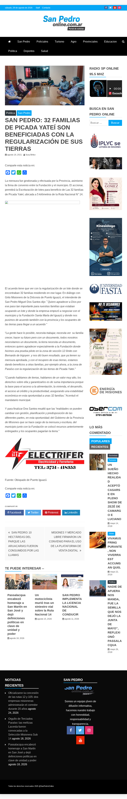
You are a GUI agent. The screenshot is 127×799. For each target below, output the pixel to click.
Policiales (42, 41)
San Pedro (23, 41)
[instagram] (89, 730)
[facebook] (71, 730)
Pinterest (52, 512)
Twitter (110, 7)
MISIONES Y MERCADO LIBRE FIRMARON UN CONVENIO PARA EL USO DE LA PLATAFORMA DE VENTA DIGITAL (65, 541)
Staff (38, 8)
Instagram (119, 7)
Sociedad (113, 455)
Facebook (106, 7)
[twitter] (80, 730)
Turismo (59, 41)
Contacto (46, 8)
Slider (111, 533)
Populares (100, 441)
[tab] (100, 441)
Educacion (110, 41)
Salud (44, 51)
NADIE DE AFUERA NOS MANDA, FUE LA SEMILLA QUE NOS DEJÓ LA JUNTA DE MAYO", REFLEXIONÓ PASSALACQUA (115, 616)
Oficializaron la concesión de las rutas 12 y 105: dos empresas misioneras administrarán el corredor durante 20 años (23, 701)
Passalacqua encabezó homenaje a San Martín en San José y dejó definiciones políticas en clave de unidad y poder (22, 752)
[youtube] (80, 740)
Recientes (99, 446)
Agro (73, 41)
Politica (12, 51)
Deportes (29, 51)
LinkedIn (72, 512)
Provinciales (90, 41)
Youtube (115, 7)
